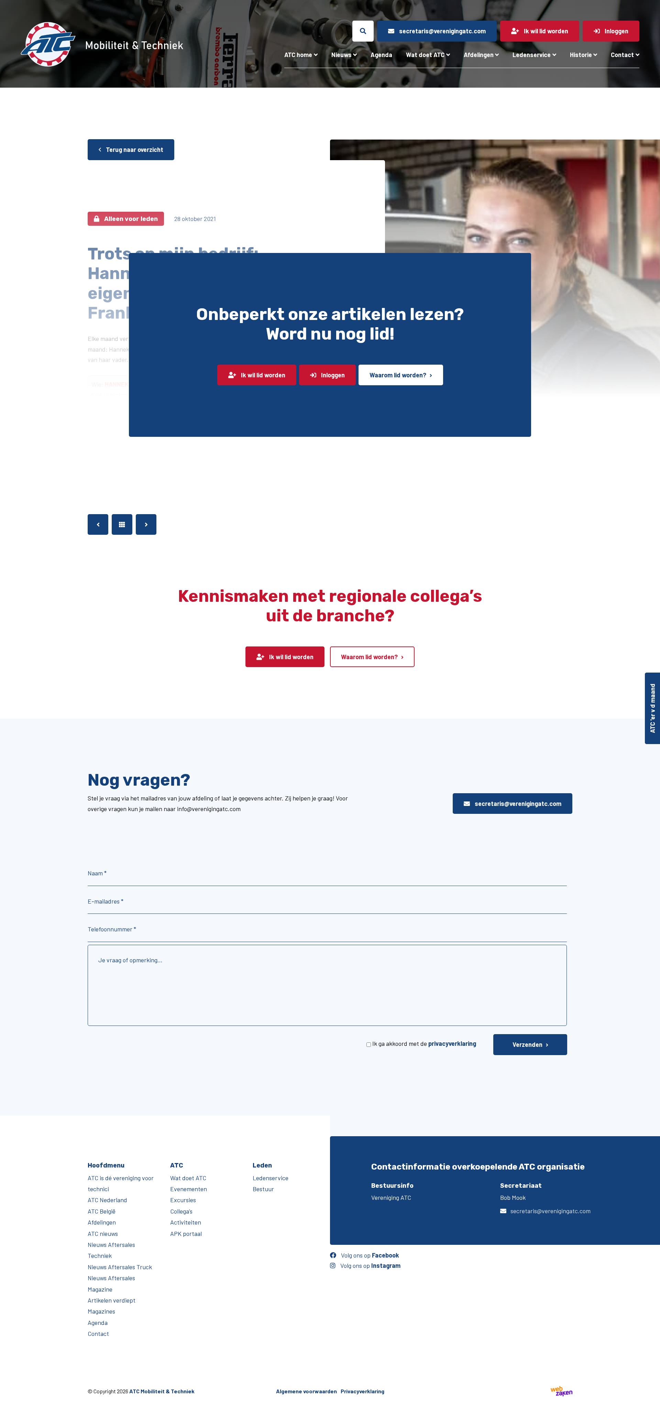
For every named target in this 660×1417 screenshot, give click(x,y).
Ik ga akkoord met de (424, 1043)
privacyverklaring (452, 1043)
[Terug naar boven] (651, 1408)
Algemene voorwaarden (306, 1391)
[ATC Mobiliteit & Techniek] (120, 44)
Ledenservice (532, 54)
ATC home (298, 54)
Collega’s (181, 1211)
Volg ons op (369, 1255)
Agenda (381, 54)
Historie (581, 54)
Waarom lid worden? (398, 375)
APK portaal (186, 1233)
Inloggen (332, 375)
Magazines (101, 1311)
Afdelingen (479, 54)
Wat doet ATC (425, 54)
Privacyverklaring (362, 1391)
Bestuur (263, 1189)
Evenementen (188, 1189)
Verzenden (527, 1044)
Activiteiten (185, 1222)
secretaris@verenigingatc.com (517, 803)
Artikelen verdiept (111, 1300)
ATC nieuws (103, 1233)
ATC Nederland (107, 1200)
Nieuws (341, 54)
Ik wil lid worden (262, 375)
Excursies (183, 1200)
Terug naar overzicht (133, 149)
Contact (622, 54)
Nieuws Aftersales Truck (120, 1267)
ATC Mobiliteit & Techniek (162, 1391)
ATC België (102, 1211)
